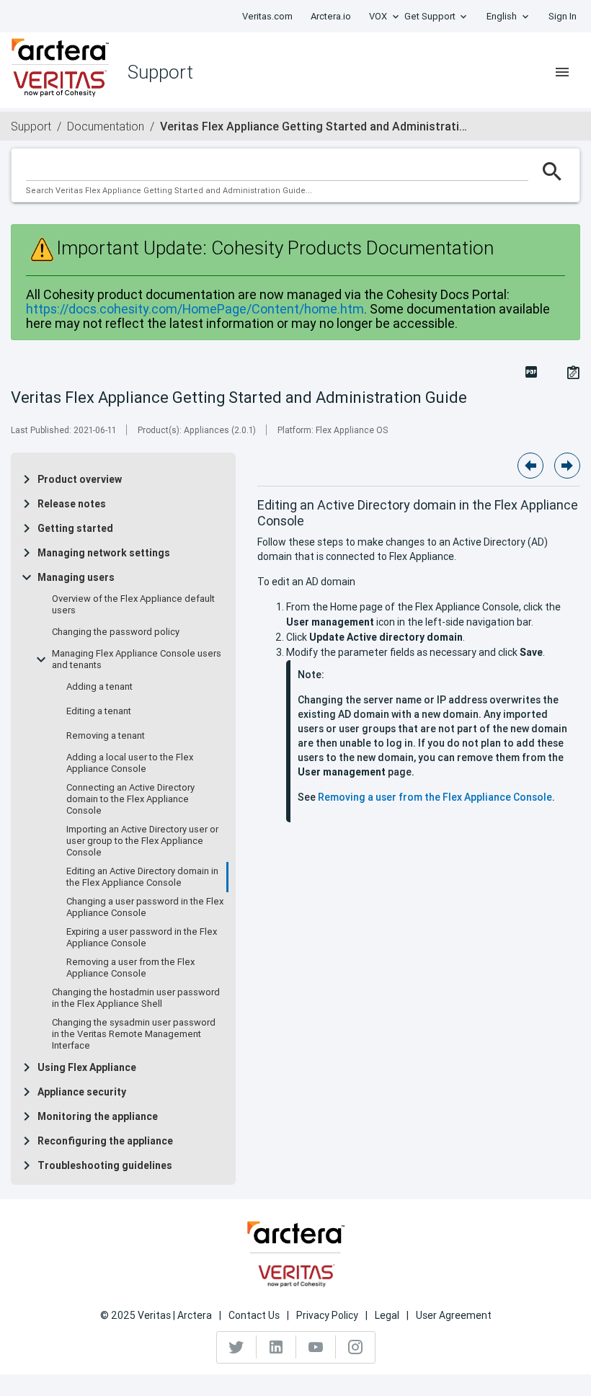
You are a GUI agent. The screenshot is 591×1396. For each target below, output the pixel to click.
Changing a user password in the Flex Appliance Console (144, 907)
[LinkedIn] (276, 1347)
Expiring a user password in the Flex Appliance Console (141, 937)
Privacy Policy (327, 1315)
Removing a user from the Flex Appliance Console (130, 967)
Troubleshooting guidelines (104, 1165)
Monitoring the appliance (97, 1116)
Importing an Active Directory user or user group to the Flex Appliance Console (142, 841)
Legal (387, 1315)
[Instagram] (355, 1347)
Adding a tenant (99, 687)
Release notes (71, 504)
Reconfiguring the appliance (105, 1141)
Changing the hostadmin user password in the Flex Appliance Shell (136, 998)
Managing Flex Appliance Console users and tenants (136, 659)
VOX (378, 16)
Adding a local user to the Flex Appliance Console (129, 763)
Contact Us (254, 1315)
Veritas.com (267, 16)
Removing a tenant (105, 736)
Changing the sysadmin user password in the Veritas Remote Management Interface (133, 1034)
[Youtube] (316, 1347)
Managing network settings (103, 553)
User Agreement (454, 1315)
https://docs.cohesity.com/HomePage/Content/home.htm (195, 309)
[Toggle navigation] (562, 72)
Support (31, 126)
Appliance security (81, 1092)
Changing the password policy (115, 632)
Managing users (76, 577)
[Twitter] (237, 1347)
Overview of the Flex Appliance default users (133, 604)
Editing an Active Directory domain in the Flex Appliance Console (142, 877)
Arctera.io (331, 16)
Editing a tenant (98, 711)
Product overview (79, 479)
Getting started (75, 528)
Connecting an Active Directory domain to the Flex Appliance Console (130, 799)
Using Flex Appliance (86, 1067)
